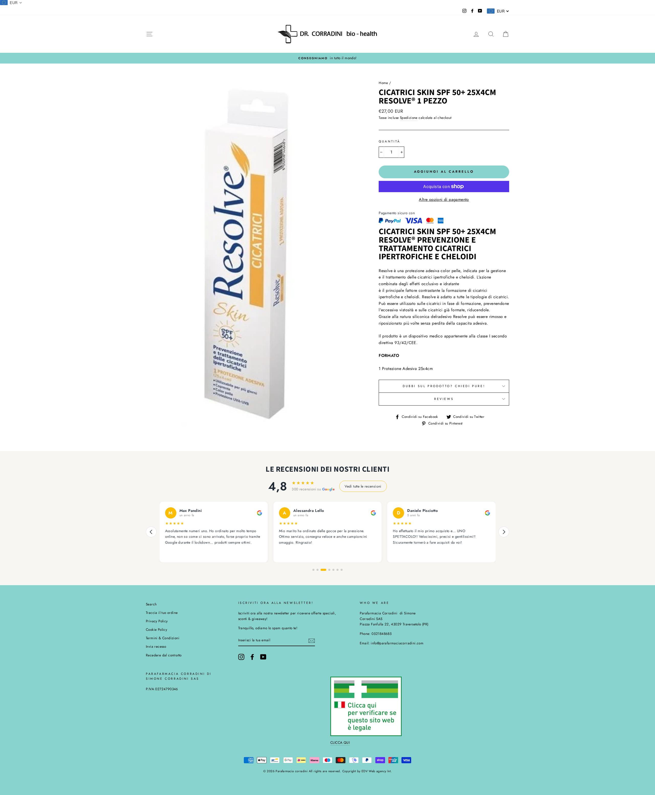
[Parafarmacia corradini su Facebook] (252, 657)
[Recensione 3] (323, 570)
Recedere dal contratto (164, 655)
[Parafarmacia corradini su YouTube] (263, 657)
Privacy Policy (157, 621)
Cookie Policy (156, 629)
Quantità (389, 141)
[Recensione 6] (337, 570)
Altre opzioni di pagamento (444, 199)
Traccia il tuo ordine (162, 612)
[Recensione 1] (313, 570)
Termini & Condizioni (162, 638)
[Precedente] (151, 531)
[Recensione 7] (342, 570)
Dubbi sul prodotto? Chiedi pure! (444, 386)
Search (151, 604)
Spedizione (409, 117)
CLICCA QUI (340, 742)
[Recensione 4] (329, 570)
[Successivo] (503, 531)
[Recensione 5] (333, 570)
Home (383, 82)
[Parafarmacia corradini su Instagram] (241, 657)
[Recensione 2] (317, 570)
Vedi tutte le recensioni (363, 486)
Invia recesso (156, 646)
